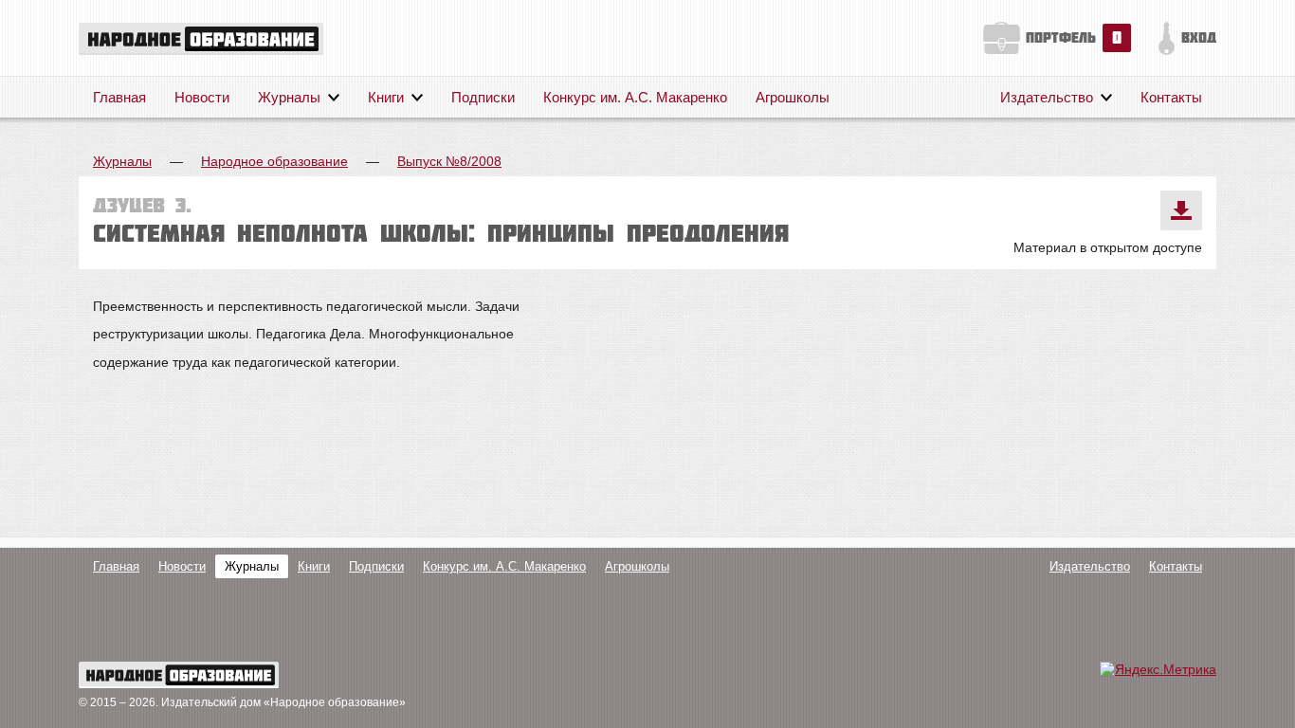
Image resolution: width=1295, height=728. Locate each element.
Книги (386, 97)
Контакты (1171, 97)
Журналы (289, 97)
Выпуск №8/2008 (449, 161)
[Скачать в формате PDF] (1181, 210)
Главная (119, 97)
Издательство (1046, 97)
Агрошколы (793, 97)
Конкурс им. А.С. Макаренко (635, 97)
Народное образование (274, 161)
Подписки (483, 97)
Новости (201, 97)
